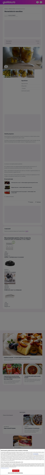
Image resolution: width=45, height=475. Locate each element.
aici (34, 457)
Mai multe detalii (35, 453)
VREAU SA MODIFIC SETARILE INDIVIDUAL (15, 472)
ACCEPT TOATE (16, 470)
